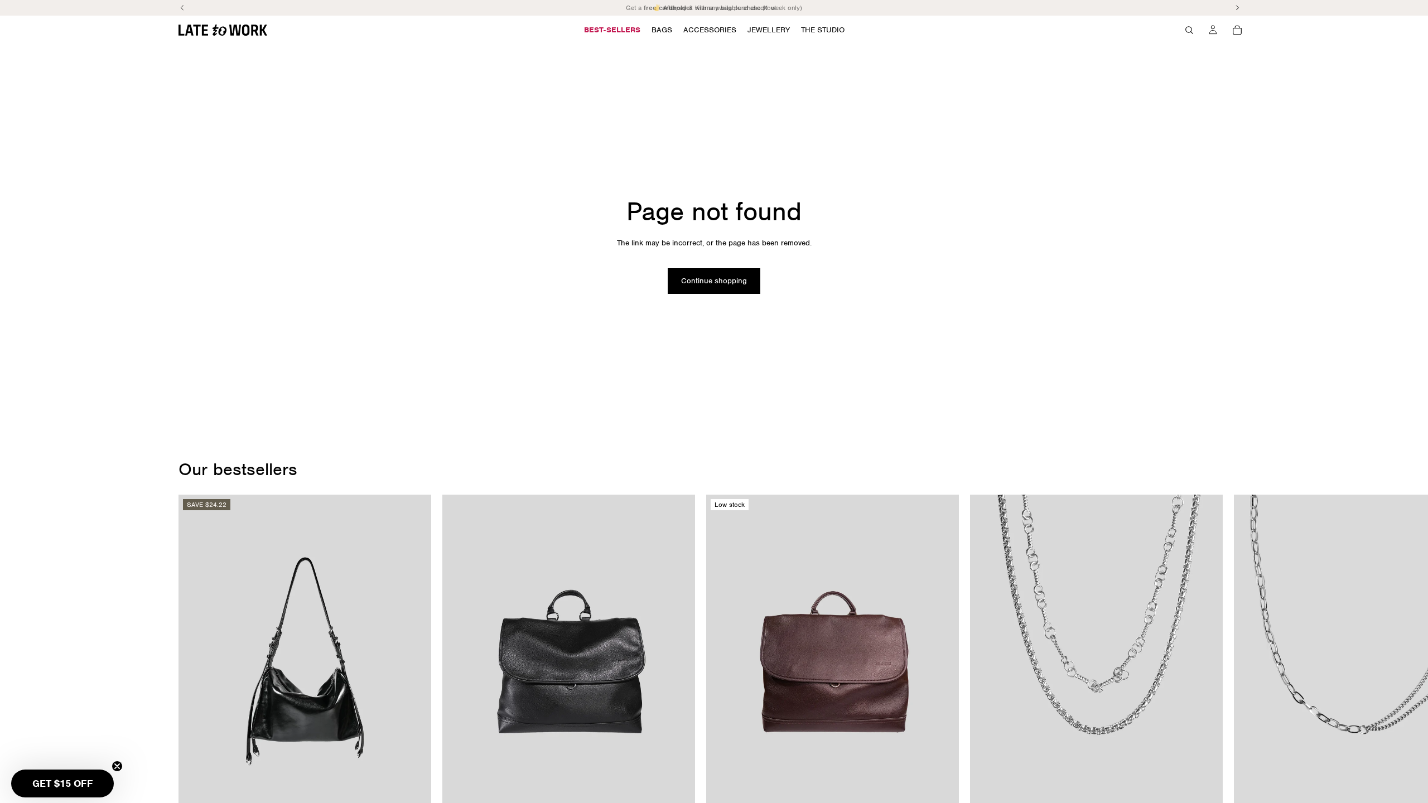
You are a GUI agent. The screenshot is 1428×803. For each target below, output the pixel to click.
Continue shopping (714, 281)
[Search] (1189, 30)
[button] (62, 783)
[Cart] (1237, 30)
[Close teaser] (117, 766)
